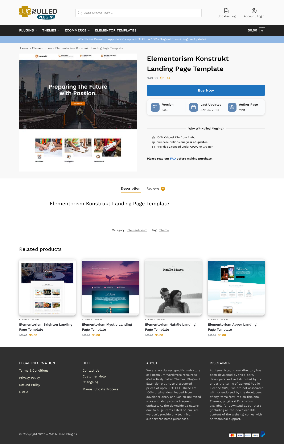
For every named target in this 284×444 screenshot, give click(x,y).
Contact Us (91, 370)
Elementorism (42, 48)
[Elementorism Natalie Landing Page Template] (173, 287)
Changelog (90, 382)
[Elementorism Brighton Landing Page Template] (47, 287)
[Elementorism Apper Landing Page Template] (236, 287)
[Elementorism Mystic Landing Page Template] (110, 287)
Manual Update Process (100, 389)
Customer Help (94, 376)
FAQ (173, 158)
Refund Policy (29, 385)
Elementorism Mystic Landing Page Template (107, 326)
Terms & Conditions (34, 370)
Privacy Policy (29, 378)
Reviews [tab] (155, 188)
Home (24, 48)
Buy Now (206, 90)
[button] (256, 30)
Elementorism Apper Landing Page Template (232, 326)
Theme (164, 230)
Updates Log (226, 16)
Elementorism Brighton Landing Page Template (45, 326)
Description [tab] (130, 188)
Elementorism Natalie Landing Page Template (170, 326)
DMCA (23, 392)
